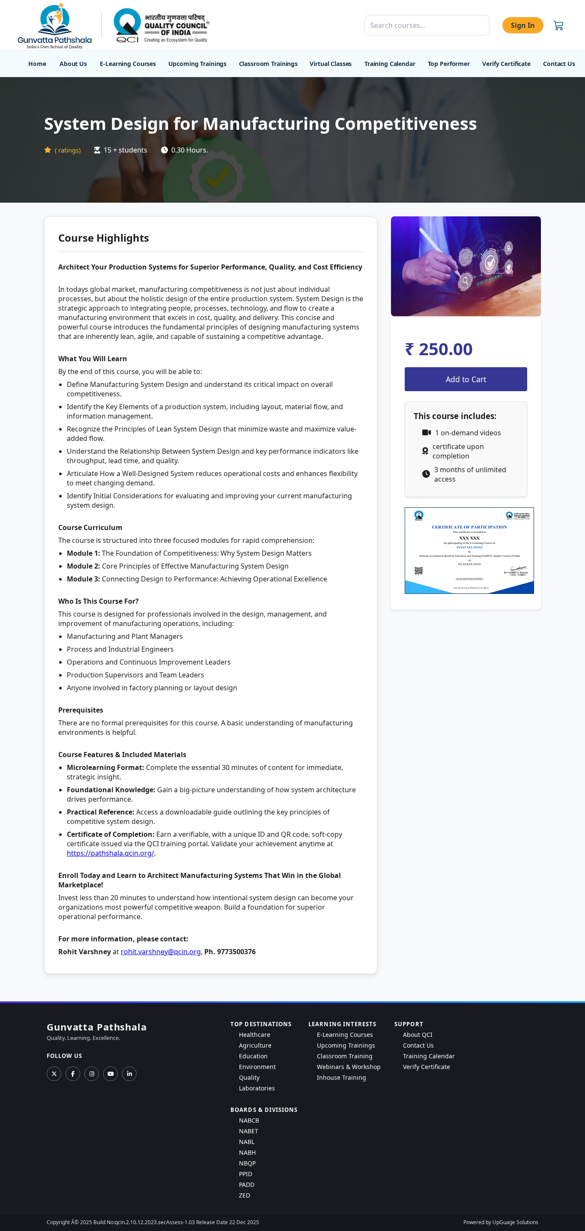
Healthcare (254, 1034)
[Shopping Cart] (559, 25)
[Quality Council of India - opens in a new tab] (161, 25)
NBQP (247, 1163)
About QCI (418, 1034)
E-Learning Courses (127, 64)
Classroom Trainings (268, 64)
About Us (73, 64)
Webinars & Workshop (349, 1067)
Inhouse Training (341, 1077)
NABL (246, 1142)
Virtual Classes (331, 64)
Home (37, 64)
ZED (244, 1195)
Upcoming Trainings (197, 64)
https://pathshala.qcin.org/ (110, 853)
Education (253, 1056)
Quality (249, 1077)
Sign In (523, 25)
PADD (246, 1184)
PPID (245, 1174)
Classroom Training (345, 1056)
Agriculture (255, 1045)
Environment (257, 1067)
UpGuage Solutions (515, 1222)
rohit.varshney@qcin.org (161, 951)
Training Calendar (389, 64)
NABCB (249, 1120)
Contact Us (559, 64)
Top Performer (449, 64)
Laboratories (257, 1088)
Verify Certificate (506, 64)
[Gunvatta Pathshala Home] (54, 25)
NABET (248, 1131)
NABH (247, 1152)
